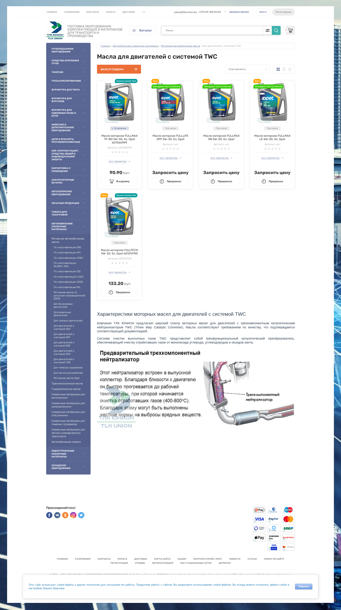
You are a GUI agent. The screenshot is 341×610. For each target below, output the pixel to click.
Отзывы (140, 563)
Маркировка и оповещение (61, 169)
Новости (234, 559)
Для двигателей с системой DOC (64, 327)
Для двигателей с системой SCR (64, 352)
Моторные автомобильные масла (68, 240)
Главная (51, 12)
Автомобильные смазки (66, 441)
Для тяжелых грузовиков (68, 367)
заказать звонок (239, 11)
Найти (276, 30)
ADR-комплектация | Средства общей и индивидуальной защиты (65, 155)
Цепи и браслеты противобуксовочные (66, 140)
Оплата (110, 12)
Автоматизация (162, 563)
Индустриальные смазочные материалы (63, 453)
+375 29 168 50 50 (210, 12)
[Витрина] (278, 69)
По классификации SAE (67, 247)
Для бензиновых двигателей (63, 305)
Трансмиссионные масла (67, 383)
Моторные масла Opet (67, 378)
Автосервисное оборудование (62, 193)
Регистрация (283, 12)
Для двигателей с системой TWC (64, 361)
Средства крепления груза (65, 62)
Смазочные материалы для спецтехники (68, 413)
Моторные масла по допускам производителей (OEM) (69, 295)
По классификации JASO (68, 281)
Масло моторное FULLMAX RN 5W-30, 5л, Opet (221, 137)
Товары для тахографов (59, 213)
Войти (263, 12)
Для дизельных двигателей (62, 314)
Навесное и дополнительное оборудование (63, 127)
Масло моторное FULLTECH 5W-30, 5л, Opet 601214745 (119, 251)
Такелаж (57, 72)
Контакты (92, 12)
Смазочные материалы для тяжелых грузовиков (68, 422)
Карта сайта (162, 559)
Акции (182, 559)
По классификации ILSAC (68, 276)
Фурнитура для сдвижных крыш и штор (64, 113)
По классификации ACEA (68, 257)
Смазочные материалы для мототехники (68, 396)
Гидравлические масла (66, 389)
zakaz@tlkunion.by (185, 12)
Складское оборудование (61, 467)
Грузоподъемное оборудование (63, 50)
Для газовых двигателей (68, 320)
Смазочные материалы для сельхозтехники (68, 405)
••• (143, 12)
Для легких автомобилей (68, 372)
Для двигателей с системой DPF (64, 336)
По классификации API (67, 252)
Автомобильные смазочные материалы (62, 226)
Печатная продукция (65, 203)
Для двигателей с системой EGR (64, 344)
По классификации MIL (67, 287)
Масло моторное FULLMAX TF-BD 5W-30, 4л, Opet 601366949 (119, 139)
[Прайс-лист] (290, 69)
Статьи (252, 559)
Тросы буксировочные (66, 80)
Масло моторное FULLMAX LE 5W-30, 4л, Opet (272, 137)
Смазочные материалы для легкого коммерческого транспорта (68, 433)
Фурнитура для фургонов (62, 100)
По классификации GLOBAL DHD (65, 265)
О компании (71, 12)
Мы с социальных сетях (196, 563)
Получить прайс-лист (207, 559)
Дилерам (225, 563)
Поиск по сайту (274, 559)
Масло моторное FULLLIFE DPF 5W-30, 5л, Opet (170, 137)
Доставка (129, 12)
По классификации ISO (67, 271)
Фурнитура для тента (66, 89)
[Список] (284, 69)
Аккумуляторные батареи (63, 181)
